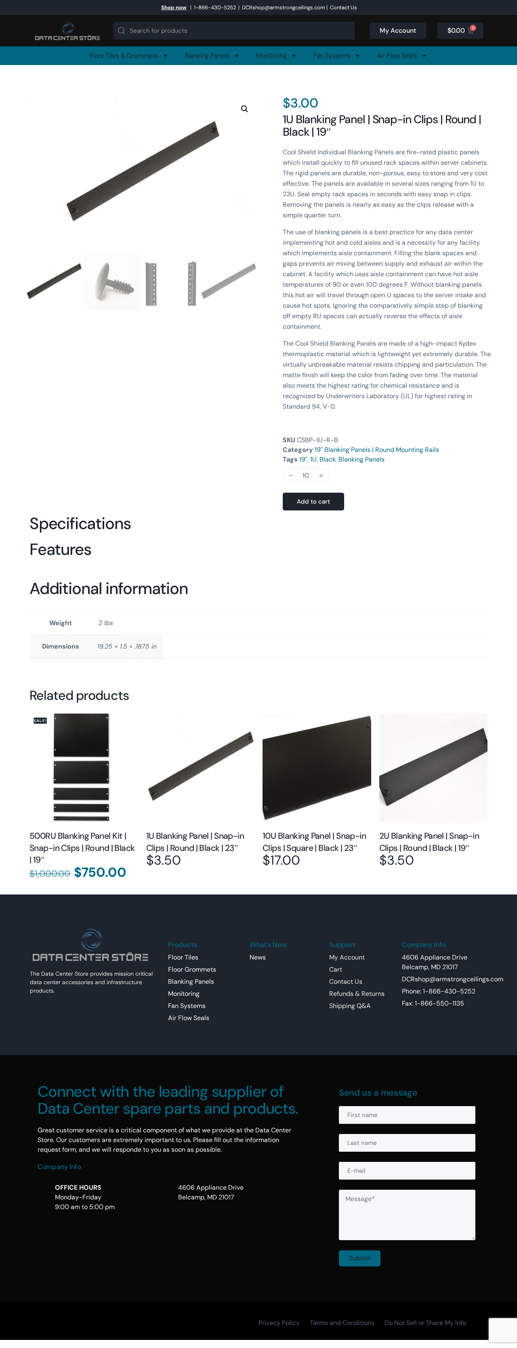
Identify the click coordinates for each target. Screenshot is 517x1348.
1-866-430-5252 (215, 7)
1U (313, 459)
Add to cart (313, 502)
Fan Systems (331, 55)
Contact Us (343, 7)
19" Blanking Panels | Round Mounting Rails (377, 449)
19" (303, 459)
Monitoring (271, 55)
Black (327, 459)
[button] (244, 109)
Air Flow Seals (397, 55)
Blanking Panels (207, 55)
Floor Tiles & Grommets (124, 55)
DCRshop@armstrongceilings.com (283, 7)
